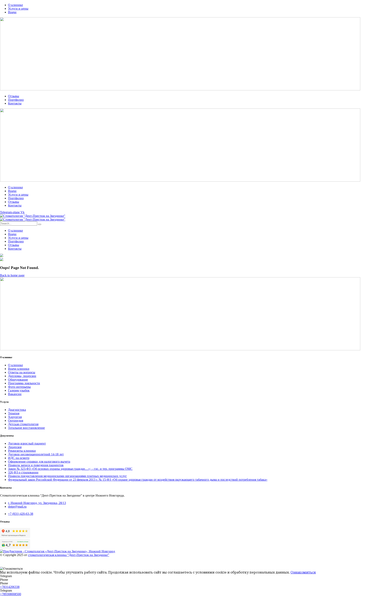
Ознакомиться (303, 572)
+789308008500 (10, 594)
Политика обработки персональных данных (30, 561)
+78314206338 (10, 587)
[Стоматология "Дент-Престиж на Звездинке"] (32, 216)
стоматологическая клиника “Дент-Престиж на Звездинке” (68, 555)
